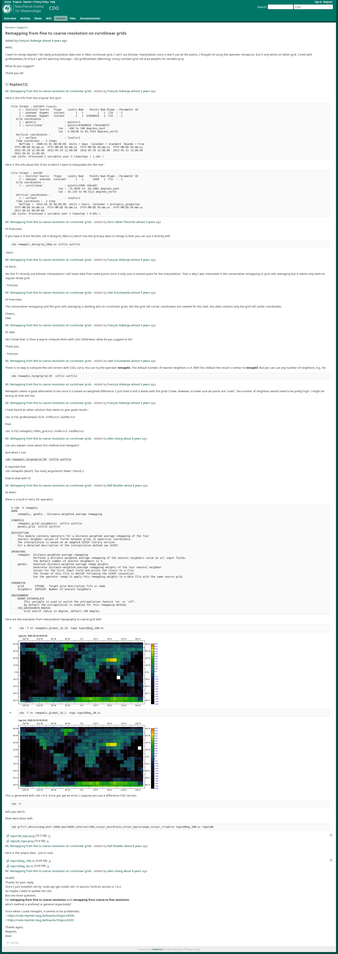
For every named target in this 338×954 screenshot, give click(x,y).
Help (52, 1)
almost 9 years (51, 40)
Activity (25, 18)
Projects (17, 1)
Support (21, 27)
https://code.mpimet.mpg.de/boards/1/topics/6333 (41, 920)
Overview (10, 18)
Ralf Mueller (115, 485)
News (38, 18)
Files (73, 18)
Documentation (90, 18)
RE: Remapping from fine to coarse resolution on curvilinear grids (48, 91)
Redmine (158, 949)
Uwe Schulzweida (118, 292)
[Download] (49, 836)
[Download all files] (331, 834)
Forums (61, 18)
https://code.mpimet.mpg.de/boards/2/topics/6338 (41, 915)
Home (7, 1)
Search (261, 7)
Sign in (318, 1)
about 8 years (132, 438)
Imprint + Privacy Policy (36, 1)
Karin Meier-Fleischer (121, 222)
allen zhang (115, 438)
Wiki (49, 18)
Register (328, 1)
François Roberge (30, 40)
